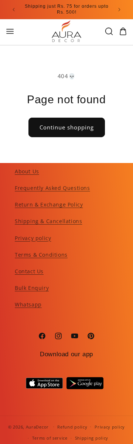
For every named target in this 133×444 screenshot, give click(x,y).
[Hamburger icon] (22, 31)
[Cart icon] (123, 31)
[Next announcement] (119, 9)
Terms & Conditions (41, 254)
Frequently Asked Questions (52, 187)
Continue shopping (67, 127)
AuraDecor (37, 426)
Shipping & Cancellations (48, 221)
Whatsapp (28, 304)
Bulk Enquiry (32, 287)
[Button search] (109, 31)
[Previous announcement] (14, 9)
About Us (27, 171)
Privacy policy (33, 238)
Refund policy (72, 427)
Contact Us (29, 271)
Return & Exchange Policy (49, 204)
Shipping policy (92, 438)
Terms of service (50, 438)
